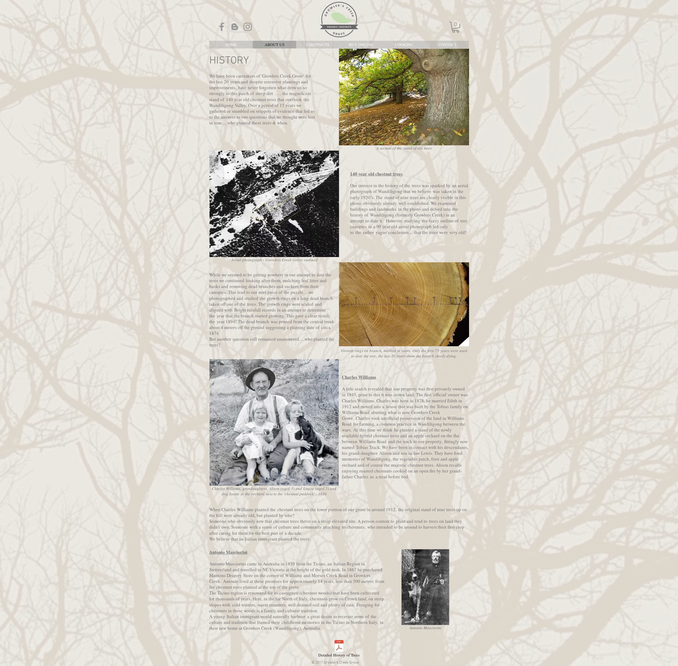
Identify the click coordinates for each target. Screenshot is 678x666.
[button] (455, 27)
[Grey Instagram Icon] (247, 26)
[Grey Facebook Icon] (221, 26)
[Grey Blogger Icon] (234, 26)
